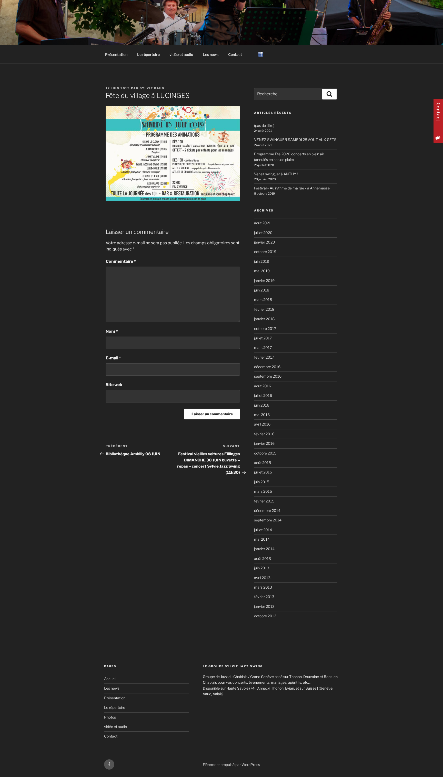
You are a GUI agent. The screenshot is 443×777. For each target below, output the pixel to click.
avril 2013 (262, 578)
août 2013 (262, 558)
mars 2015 (263, 491)
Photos (110, 717)
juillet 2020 (263, 232)
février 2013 (264, 596)
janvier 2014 (264, 549)
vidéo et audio (181, 54)
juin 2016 (261, 405)
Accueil (110, 679)
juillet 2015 (263, 472)
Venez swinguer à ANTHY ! (276, 174)
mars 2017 (263, 347)
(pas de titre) (264, 125)
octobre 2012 (265, 616)
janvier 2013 (264, 606)
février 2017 (264, 357)
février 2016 (264, 434)
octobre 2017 (265, 328)
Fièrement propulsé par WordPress (231, 764)
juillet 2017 (263, 338)
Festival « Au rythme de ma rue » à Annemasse (292, 188)
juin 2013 (261, 568)
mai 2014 (262, 539)
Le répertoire (148, 54)
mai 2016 (262, 414)
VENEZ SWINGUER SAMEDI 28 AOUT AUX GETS (295, 139)
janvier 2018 (264, 319)
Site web (114, 384)
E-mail (113, 358)
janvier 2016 (264, 443)
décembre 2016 (267, 367)
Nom (112, 331)
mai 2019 (262, 271)
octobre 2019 (265, 251)
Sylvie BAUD (152, 88)
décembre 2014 (267, 510)
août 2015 (262, 462)
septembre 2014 (267, 520)
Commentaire (121, 261)
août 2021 (262, 223)
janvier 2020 (264, 242)
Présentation (116, 54)
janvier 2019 (264, 280)
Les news (210, 54)
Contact (235, 54)
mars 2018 (263, 299)
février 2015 (264, 501)
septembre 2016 (267, 376)
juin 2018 (261, 290)
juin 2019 (261, 261)
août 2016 (262, 386)
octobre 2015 (265, 453)
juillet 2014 (263, 530)
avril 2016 (262, 424)
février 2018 (264, 309)
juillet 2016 (263, 395)
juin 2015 (261, 482)
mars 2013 (263, 587)
